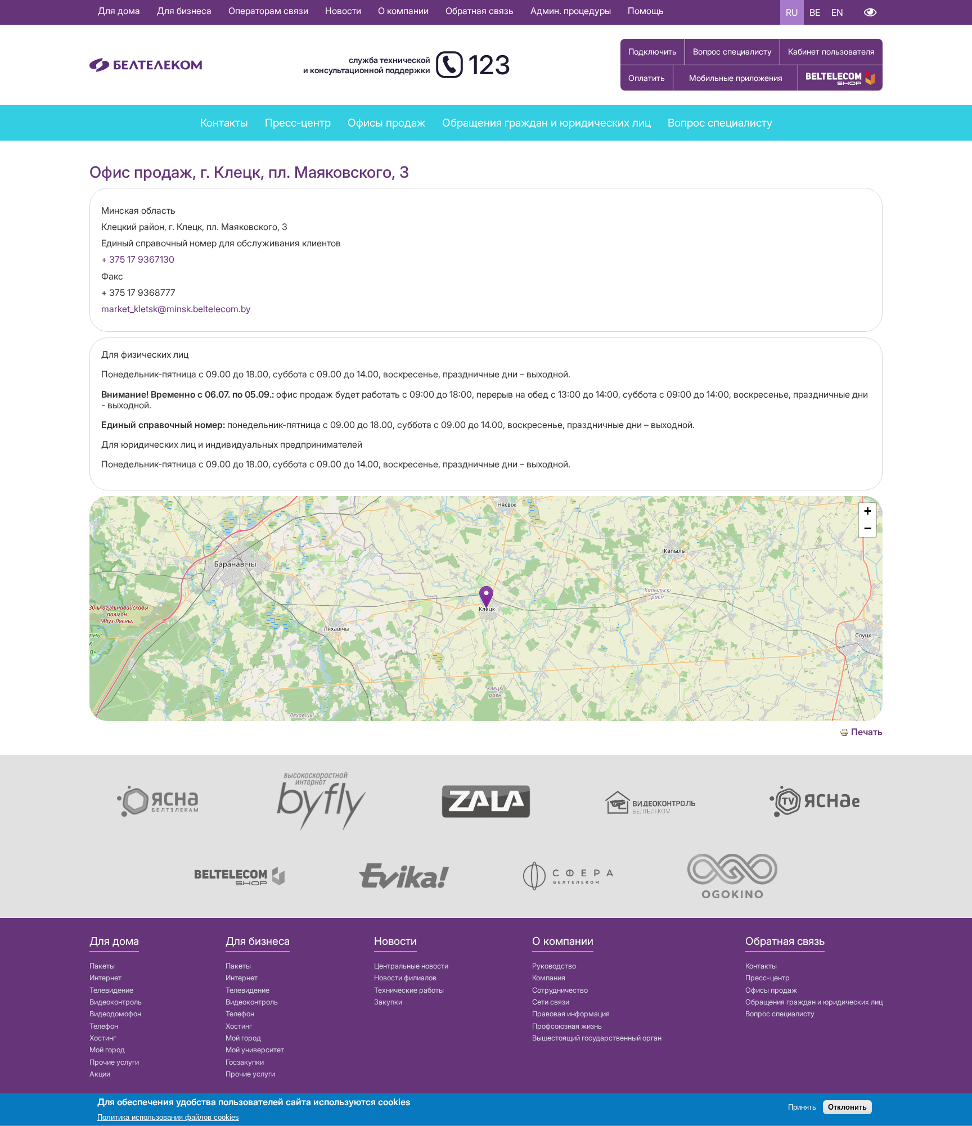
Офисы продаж (386, 122)
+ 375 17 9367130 (137, 259)
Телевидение (111, 990)
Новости (343, 10)
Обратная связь (480, 10)
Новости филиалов (405, 978)
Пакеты (102, 966)
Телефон (103, 1026)
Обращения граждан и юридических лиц (546, 122)
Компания (548, 978)
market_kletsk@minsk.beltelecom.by (176, 308)
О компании (403, 10)
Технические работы (409, 990)
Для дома (119, 10)
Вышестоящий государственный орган (597, 1038)
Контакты (224, 122)
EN (837, 12)
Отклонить (847, 1108)
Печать (867, 732)
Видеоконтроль (115, 1002)
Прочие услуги (114, 1062)
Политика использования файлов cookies (168, 1117)
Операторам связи (268, 10)
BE (814, 12)
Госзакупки (245, 1062)
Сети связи (550, 1002)
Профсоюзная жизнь (567, 1026)
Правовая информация (571, 1014)
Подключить (652, 51)
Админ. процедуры (570, 10)
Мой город (107, 1050)
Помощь (646, 10)
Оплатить (646, 78)
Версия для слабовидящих (870, 12)
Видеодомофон (115, 1014)
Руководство (554, 966)
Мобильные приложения (735, 78)
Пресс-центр (298, 122)
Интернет (105, 978)
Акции (99, 1074)
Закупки (388, 1002)
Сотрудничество (560, 990)
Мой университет (255, 1050)
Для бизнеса (184, 10)
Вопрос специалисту (732, 51)
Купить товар (840, 78)
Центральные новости (411, 966)
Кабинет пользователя (831, 51)
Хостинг (102, 1038)
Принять (802, 1108)
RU (792, 12)
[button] (486, 597)
